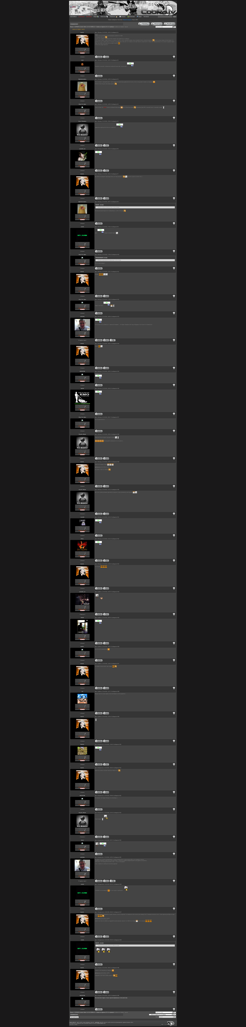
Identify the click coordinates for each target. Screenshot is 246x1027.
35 (120, 857)
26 (118, 646)
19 (118, 461)
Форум (71, 26)
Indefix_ (82, 646)
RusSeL (82, 744)
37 (120, 912)
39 (118, 967)
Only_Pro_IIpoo (82, 104)
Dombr (82, 617)
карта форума (86, 1022)
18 (118, 434)
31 (120, 767)
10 (118, 254)
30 (120, 744)
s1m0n (82, 226)
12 (118, 299)
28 (118, 691)
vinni (82, 60)
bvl (82, 691)
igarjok (82, 388)
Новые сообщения (112, 19)
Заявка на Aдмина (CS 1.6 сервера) (105, 26)
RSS (137, 19)
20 (118, 489)
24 (118, 591)
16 (118, 388)
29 (118, 716)
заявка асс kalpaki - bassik (121, 26)
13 (118, 316)
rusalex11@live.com (101, 1023)
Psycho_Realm (82, 434)
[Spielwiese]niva (82, 79)
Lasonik (82, 517)
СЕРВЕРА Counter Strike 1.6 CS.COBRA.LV (84, 26)
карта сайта (79, 1022)
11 (118, 271)
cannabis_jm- (82, 148)
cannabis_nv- (82, 591)
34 (120, 840)
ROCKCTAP (82, 371)
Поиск (133, 19)
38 (120, 939)
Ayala (82, 840)
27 (118, 663)
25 (118, 617)
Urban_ (82, 538)
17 (118, 417)
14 (118, 343)
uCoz (76, 1024)
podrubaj (82, 316)
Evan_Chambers (82, 121)
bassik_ (82, 32)
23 (118, 563)
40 (118, 995)
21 (118, 517)
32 (120, 795)
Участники (120, 19)
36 (120, 884)
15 (118, 371)
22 (118, 538)
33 (120, 812)
